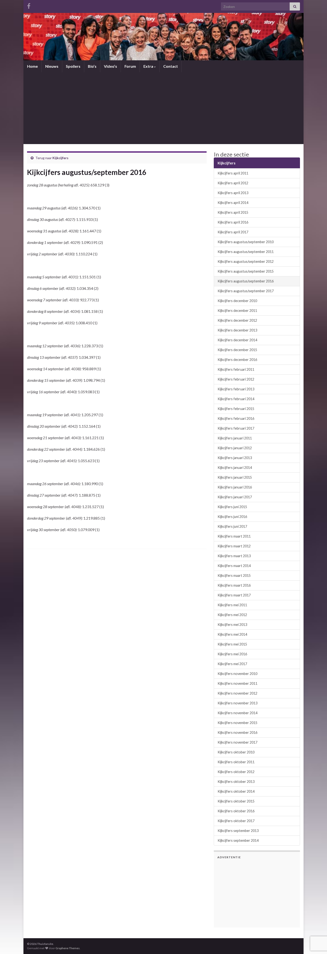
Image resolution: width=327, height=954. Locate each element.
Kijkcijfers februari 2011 (236, 369)
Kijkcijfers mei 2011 (232, 605)
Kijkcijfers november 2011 (237, 683)
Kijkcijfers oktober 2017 (236, 821)
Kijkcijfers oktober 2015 (236, 801)
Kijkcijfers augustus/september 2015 (246, 271)
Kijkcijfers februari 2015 (236, 409)
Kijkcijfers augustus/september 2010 (246, 242)
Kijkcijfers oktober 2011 (236, 762)
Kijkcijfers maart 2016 (234, 585)
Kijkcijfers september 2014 (238, 840)
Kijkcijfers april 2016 (233, 222)
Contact (170, 66)
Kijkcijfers (60, 158)
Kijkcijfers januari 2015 (235, 477)
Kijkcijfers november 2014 (237, 713)
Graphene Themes (68, 948)
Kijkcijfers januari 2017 (235, 497)
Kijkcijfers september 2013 (238, 831)
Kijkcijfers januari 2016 (235, 487)
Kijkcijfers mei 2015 (232, 644)
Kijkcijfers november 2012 (237, 693)
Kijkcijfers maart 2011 (234, 536)
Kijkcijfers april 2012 (233, 183)
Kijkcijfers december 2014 (237, 340)
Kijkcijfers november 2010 (237, 674)
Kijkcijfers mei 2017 (232, 664)
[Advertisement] (163, 108)
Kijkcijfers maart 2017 (234, 595)
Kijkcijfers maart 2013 (234, 556)
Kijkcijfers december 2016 (237, 360)
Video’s (110, 66)
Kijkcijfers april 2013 (233, 193)
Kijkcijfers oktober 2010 (236, 752)
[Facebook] (28, 5)
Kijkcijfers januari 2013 (235, 458)
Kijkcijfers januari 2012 (235, 448)
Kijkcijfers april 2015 (233, 212)
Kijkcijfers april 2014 (233, 203)
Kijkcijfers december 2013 (237, 330)
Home (32, 66)
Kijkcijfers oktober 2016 (236, 811)
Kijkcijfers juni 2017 (232, 526)
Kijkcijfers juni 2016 (232, 517)
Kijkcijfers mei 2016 (232, 654)
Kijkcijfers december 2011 (237, 311)
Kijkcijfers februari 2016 (236, 418)
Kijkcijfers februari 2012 (236, 379)
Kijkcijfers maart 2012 (234, 546)
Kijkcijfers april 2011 (233, 173)
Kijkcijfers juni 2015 (232, 507)
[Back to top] (316, 926)
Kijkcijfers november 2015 (237, 723)
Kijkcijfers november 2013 (237, 703)
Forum (130, 66)
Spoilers (73, 66)
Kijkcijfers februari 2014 (236, 399)
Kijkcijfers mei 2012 (232, 615)
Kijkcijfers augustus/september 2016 (246, 281)
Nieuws (51, 66)
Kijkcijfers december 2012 (237, 320)
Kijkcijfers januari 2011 (235, 438)
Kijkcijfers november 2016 (237, 732)
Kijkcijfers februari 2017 (236, 428)
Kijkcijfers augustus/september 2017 (246, 291)
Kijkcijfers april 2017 (233, 232)
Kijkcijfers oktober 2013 (236, 782)
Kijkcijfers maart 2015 (234, 575)
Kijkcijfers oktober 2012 (236, 772)
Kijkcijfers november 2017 (237, 742)
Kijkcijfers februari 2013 (236, 389)
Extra (148, 66)
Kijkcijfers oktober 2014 (236, 791)
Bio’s (92, 66)
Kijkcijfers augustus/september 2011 (246, 252)
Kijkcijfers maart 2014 (234, 566)
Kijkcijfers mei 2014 (232, 634)
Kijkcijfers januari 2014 (235, 468)
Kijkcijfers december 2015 (237, 350)
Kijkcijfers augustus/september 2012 (246, 261)
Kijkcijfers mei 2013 (232, 625)
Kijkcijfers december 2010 (237, 301)
